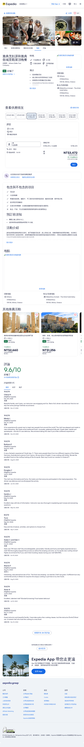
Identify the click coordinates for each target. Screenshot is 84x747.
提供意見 (42, 648)
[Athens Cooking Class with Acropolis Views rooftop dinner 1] (29, 31)
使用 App (38, 671)
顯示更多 (33, 88)
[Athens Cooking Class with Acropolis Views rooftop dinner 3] (68, 38)
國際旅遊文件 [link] (69, 708)
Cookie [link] (46, 697)
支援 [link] (66, 694)
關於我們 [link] (5, 694)
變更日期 (74, 108)
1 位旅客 (14, 145)
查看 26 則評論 (8, 74)
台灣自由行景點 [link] (27, 694)
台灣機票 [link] (26, 708)
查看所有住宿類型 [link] (28, 715)
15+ (77, 42)
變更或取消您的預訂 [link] (70, 697)
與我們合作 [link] (6, 704)
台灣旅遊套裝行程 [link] (28, 704)
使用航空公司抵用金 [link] (70, 704)
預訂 (74, 165)
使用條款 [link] (46, 701)
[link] (9, 13)
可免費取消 (72, 157)
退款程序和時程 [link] (69, 701)
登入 (75, 4)
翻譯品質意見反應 (28, 177)
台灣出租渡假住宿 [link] (28, 701)
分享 (70, 13)
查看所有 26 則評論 (42, 633)
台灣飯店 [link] (26, 697)
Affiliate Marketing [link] (8, 711)
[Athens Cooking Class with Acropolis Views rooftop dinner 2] (68, 23)
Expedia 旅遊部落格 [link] (29, 718)
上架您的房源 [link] (6, 701)
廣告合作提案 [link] (6, 708)
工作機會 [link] (5, 697)
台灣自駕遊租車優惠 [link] (29, 711)
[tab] (10, 116)
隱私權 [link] (46, 694)
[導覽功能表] (80, 4)
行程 (64, 4)
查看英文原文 (15, 177)
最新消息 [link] (5, 715)
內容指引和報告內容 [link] (50, 704)
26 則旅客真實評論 (10, 377)
